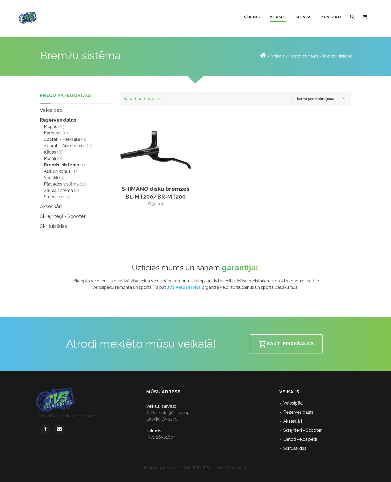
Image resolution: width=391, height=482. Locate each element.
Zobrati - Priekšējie (62, 139)
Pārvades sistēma (61, 184)
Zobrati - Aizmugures (65, 145)
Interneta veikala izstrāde (167, 467)
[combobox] (322, 98)
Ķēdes (50, 152)
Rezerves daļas (303, 56)
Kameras (52, 132)
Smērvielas (54, 196)
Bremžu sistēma (337, 56)
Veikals (277, 56)
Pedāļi (50, 158)
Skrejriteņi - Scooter (63, 216)
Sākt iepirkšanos (290, 343)
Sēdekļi (51, 177)
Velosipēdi (52, 110)
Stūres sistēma (58, 190)
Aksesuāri (51, 206)
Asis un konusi (57, 171)
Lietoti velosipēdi (300, 439)
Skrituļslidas (53, 226)
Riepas (50, 126)
